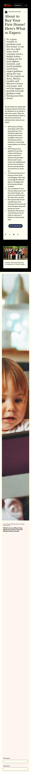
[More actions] (25, 12)
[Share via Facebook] (5, 234)
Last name (6, 766)
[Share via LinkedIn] (13, 234)
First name (6, 758)
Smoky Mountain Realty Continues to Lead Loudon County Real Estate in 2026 (15, 263)
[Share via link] (18, 234)
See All (24, 243)
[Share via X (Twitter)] (9, 234)
